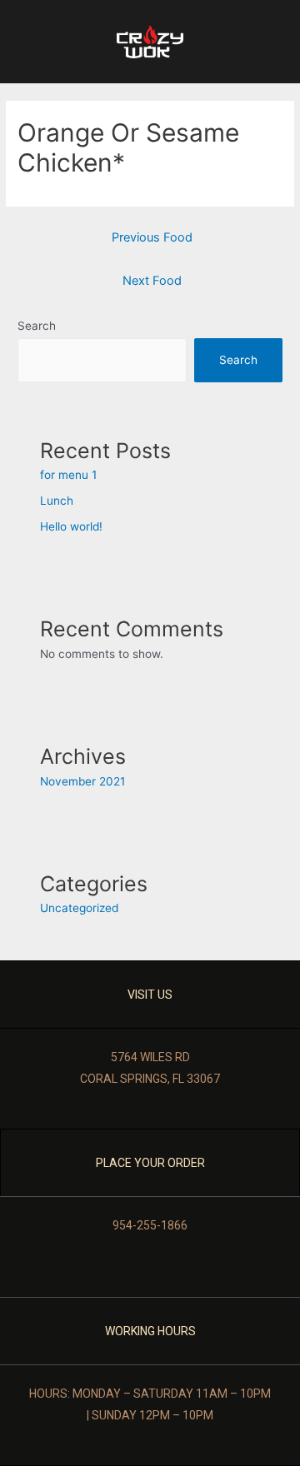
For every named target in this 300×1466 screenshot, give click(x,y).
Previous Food (152, 237)
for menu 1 (68, 474)
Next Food (152, 280)
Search (37, 325)
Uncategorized (79, 908)
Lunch (56, 500)
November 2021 (82, 781)
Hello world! (71, 526)
